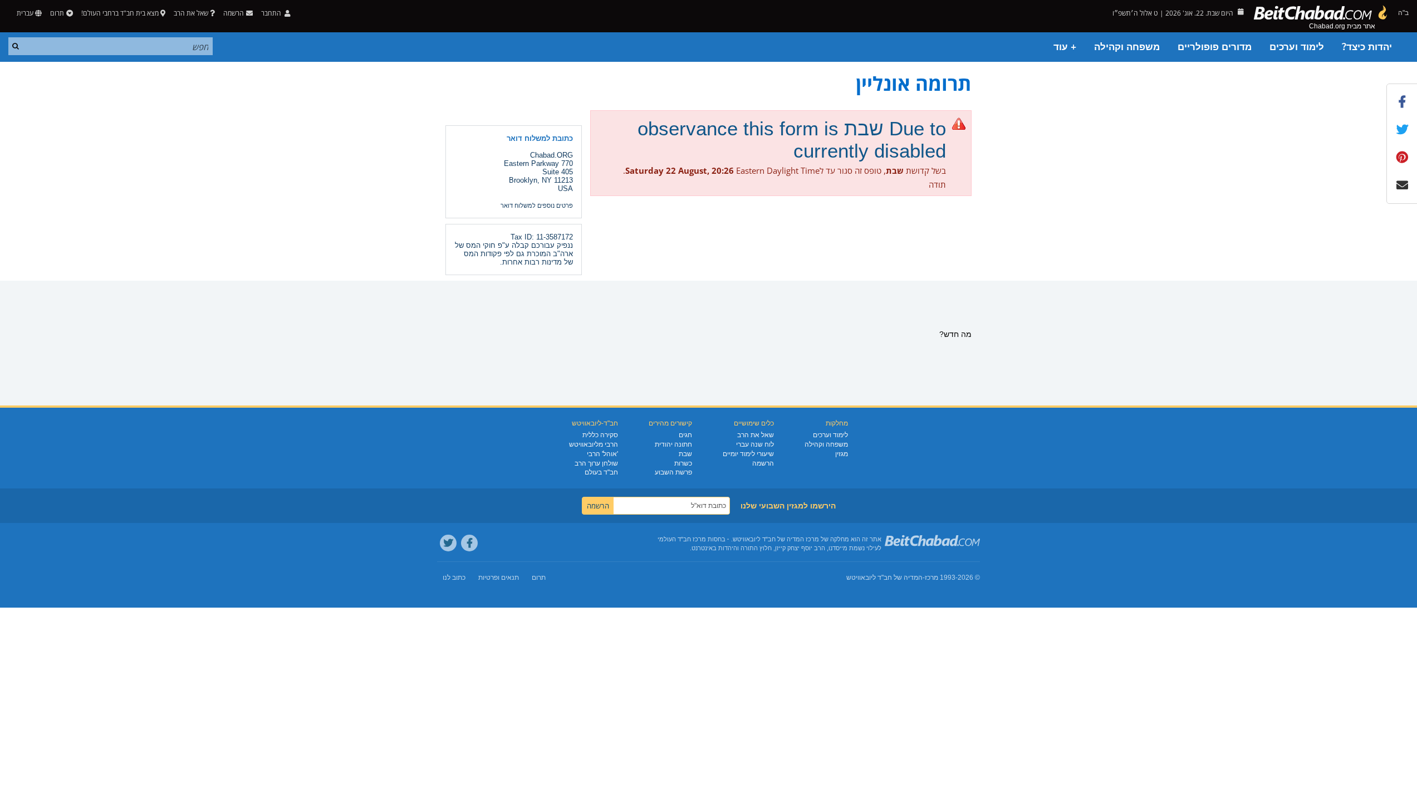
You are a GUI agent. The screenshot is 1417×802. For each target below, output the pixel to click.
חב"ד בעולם (601, 472)
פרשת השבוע (673, 472)
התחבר (272, 13)
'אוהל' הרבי (602, 454)
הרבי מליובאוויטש (593, 444)
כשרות (683, 463)
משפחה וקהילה (1127, 47)
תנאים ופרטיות (498, 577)
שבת (685, 454)
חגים (685, 435)
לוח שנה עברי (755, 444)
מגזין (841, 454)
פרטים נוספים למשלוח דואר (537, 205)
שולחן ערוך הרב (596, 463)
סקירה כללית (600, 435)
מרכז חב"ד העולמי (682, 539)
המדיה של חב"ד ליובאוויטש (884, 577)
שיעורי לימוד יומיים (748, 454)
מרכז (931, 577)
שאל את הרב (191, 13)
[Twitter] (448, 543)
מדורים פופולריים (1215, 47)
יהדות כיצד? (1367, 47)
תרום (57, 13)
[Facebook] (469, 543)
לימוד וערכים (1296, 47)
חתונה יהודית (673, 444)
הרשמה (763, 463)
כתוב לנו (454, 577)
